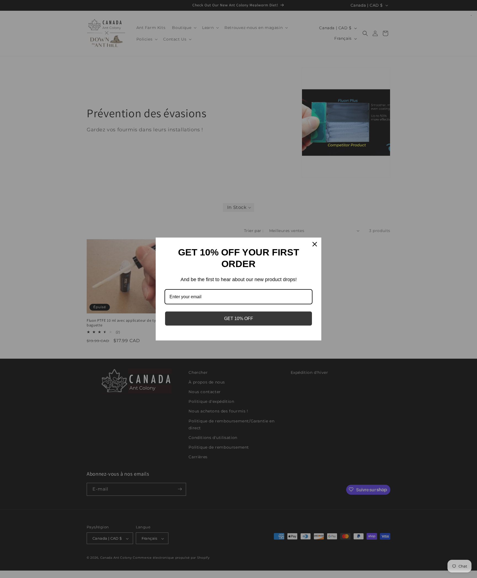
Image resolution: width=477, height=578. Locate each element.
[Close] (314, 244)
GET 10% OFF (238, 318)
